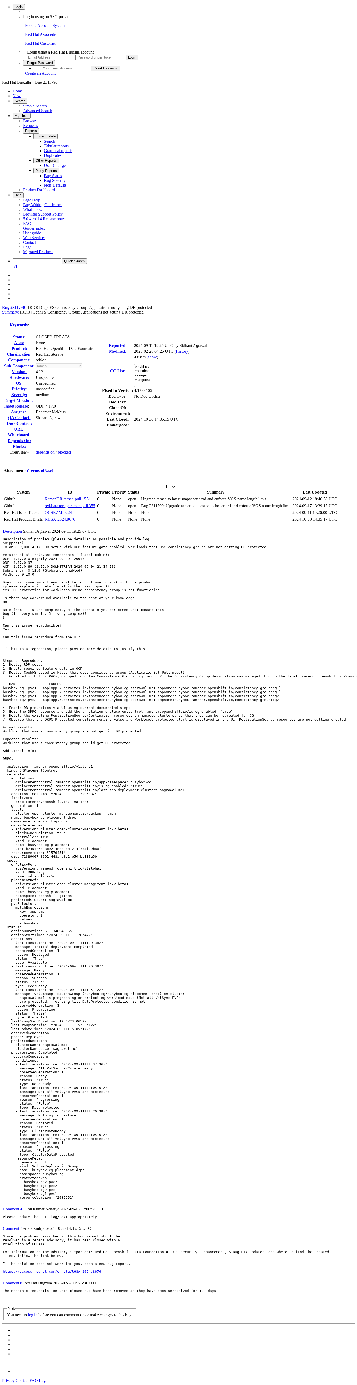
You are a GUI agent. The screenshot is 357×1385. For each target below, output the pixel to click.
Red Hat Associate (39, 34)
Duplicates (52, 155)
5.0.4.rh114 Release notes (44, 219)
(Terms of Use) (40, 470)
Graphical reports (58, 150)
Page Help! (32, 200)
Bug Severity (55, 180)
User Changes (55, 165)
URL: (19, 429)
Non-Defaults (55, 185)
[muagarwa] (142, 380)
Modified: (117, 351)
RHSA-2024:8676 (60, 519)
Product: (19, 348)
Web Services (34, 237)
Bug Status (53, 175)
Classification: (19, 354)
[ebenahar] (142, 371)
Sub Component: (19, 366)
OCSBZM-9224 (58, 512)
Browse (29, 121)
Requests (30, 125)
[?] (15, 266)
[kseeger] (142, 375)
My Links (21, 116)
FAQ (27, 223)
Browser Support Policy (43, 214)
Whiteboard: (19, 435)
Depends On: (19, 440)
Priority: (19, 389)
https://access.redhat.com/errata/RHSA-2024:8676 (52, 1271)
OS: (19, 383)
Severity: (19, 394)
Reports (31, 131)
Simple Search (35, 106)
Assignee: (19, 412)
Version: (19, 371)
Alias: (19, 342)
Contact (29, 242)
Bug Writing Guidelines (42, 204)
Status (18, 337)
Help (18, 195)
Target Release (16, 406)
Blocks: (19, 446)
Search (20, 101)
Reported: (118, 345)
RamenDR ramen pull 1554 (67, 499)
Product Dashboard (39, 190)
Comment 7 (12, 1228)
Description (12, 531)
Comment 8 (12, 1283)
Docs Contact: (19, 423)
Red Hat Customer (39, 43)
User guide (32, 233)
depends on (45, 452)
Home (18, 91)
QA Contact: (19, 417)
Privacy (8, 1380)
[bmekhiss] (142, 366)
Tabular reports (56, 146)
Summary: (10, 312)
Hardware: (19, 377)
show (152, 357)
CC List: (117, 371)
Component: (19, 360)
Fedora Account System (44, 25)
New (17, 96)
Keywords (19, 325)
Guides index (34, 228)
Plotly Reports (46, 171)
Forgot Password (39, 63)
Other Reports (46, 161)
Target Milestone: (19, 400)
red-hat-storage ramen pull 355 (70, 505)
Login (19, 7)
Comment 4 (12, 1209)
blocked (64, 452)
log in (32, 1315)
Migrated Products (38, 252)
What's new (32, 209)
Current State (46, 136)
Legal (27, 247)
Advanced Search (37, 110)
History (182, 351)
